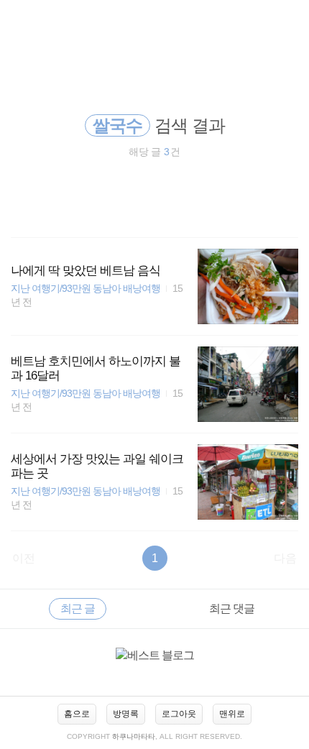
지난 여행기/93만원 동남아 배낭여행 (85, 288)
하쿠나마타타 (133, 736)
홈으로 (77, 714)
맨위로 (232, 714)
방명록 (126, 714)
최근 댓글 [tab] (231, 608)
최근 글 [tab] (77, 608)
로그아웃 (179, 714)
